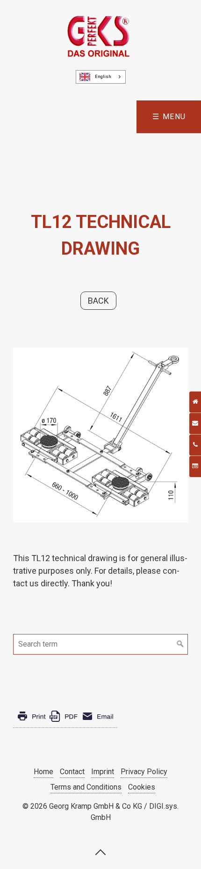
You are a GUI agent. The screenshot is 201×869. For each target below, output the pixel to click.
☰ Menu (169, 116)
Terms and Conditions (86, 787)
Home (43, 771)
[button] (98, 301)
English (103, 76)
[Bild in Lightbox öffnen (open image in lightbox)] (100, 435)
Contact (72, 771)
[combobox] (101, 77)
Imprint (102, 771)
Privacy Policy (144, 771)
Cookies (141, 787)
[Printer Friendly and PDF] (65, 723)
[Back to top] (100, 852)
